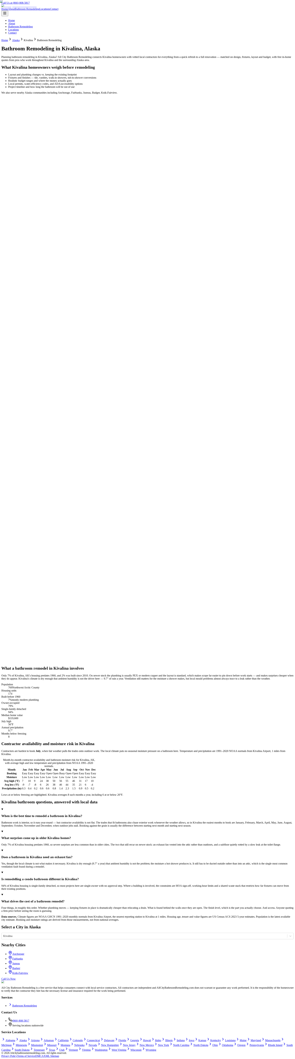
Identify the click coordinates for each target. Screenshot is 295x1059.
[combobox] (3, 936)
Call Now (10, 108)
